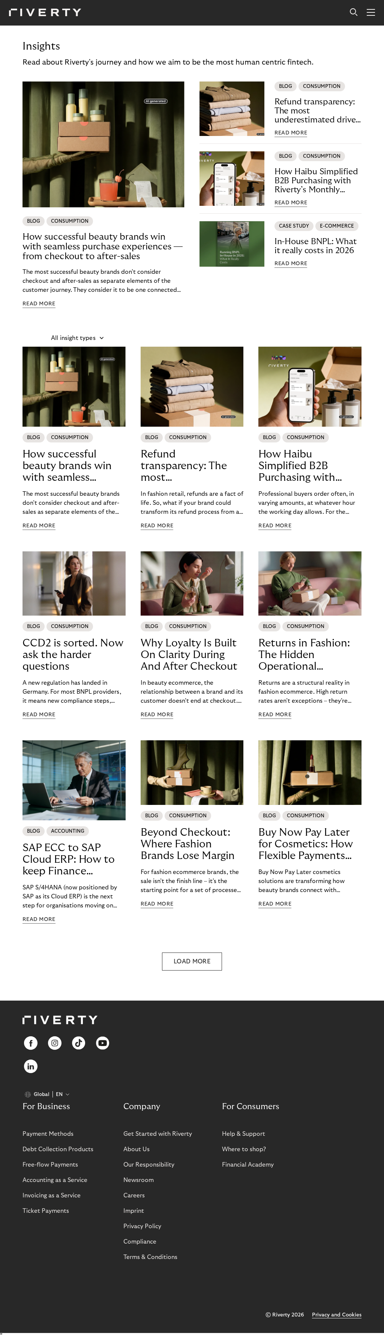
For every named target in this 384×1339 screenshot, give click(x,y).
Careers (134, 1196)
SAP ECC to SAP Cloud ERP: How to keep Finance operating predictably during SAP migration (68, 859)
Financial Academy (248, 1165)
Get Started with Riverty (157, 1134)
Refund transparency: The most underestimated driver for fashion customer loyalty (316, 111)
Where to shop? (244, 1149)
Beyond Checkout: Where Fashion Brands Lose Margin (188, 844)
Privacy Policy (142, 1226)
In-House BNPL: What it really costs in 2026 (315, 246)
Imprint (133, 1211)
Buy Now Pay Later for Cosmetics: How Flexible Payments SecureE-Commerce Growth (305, 844)
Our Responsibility (148, 1165)
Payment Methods (48, 1134)
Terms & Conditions (150, 1257)
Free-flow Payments (50, 1165)
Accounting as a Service (54, 1180)
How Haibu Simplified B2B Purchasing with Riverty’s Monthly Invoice (316, 181)
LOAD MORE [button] (192, 962)
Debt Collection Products (57, 1149)
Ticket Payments (45, 1211)
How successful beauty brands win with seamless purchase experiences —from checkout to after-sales (102, 246)
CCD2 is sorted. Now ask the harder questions (72, 655)
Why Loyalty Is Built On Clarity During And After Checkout (189, 655)
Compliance (139, 1242)
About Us (136, 1149)
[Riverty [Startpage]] (45, 13)
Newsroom (138, 1180)
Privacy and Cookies (337, 1315)
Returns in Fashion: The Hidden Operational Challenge (304, 655)
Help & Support (243, 1134)
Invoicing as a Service (51, 1196)
